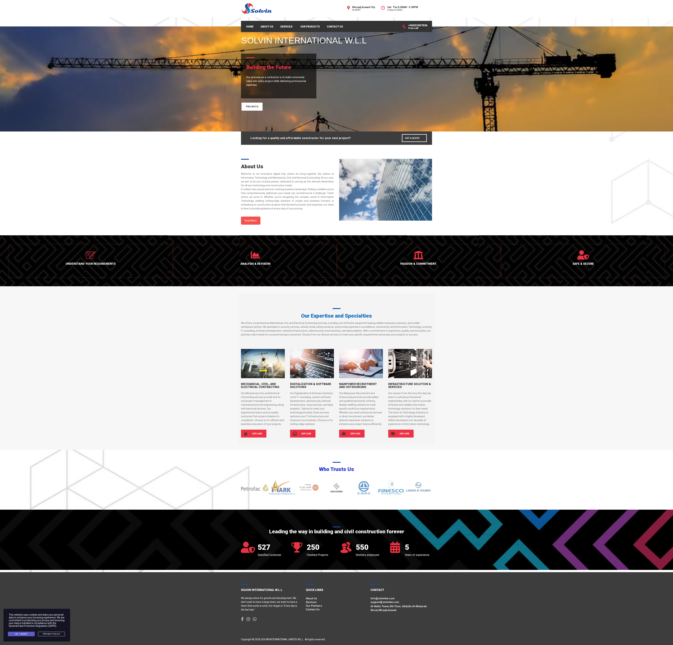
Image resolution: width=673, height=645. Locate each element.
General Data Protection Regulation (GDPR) (32, 626)
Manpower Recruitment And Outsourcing (358, 385)
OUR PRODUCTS (310, 26)
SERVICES (286, 26)
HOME (250, 26)
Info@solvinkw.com (383, 598)
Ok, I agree (21, 634)
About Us (311, 598)
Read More (251, 220)
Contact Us (312, 609)
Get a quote (412, 138)
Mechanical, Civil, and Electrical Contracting (260, 385)
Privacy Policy (51, 634)
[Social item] (242, 619)
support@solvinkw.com (385, 602)
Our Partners (314, 605)
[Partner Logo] (254, 487)
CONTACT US (335, 26)
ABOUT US (267, 26)
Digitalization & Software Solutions (310, 385)
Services (311, 602)
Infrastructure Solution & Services (409, 385)
